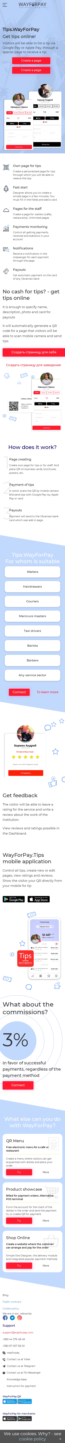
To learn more (46, 692)
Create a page (31, 60)
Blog (5, 1295)
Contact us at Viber (18, 1359)
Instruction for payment (21, 1386)
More (46, 1172)
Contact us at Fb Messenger (24, 1372)
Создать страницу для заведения (33, 365)
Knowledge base (17, 1379)
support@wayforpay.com (18, 1332)
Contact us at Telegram (21, 1366)
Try (19, 1172)
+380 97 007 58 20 (14, 1345)
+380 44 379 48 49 (14, 1339)
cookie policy (32, 1438)
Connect (19, 692)
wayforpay (13, 1352)
